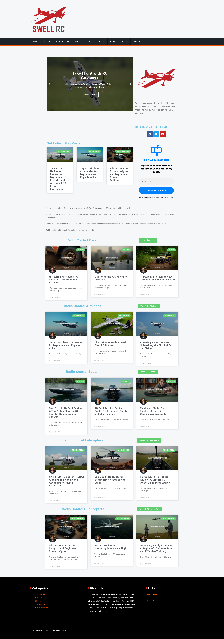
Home (35, 41)
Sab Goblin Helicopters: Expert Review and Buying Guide (110, 479)
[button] (49, 84)
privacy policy (160, 197)
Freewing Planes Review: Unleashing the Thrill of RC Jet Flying (156, 345)
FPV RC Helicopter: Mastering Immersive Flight (111, 547)
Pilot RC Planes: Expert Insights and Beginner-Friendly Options (119, 174)
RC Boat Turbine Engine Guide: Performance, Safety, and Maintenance (111, 411)
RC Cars (46, 41)
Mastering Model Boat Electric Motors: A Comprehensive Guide (153, 411)
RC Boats (79, 41)
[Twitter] (156, 134)
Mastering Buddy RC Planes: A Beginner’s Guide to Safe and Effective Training (157, 548)
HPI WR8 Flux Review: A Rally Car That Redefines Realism (63, 279)
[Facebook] (150, 134)
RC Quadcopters (119, 41)
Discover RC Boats (89, 94)
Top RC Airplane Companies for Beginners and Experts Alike (89, 173)
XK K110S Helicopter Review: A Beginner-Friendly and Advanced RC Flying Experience (58, 178)
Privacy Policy (151, 594)
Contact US (150, 600)
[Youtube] (163, 134)
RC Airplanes (63, 41)
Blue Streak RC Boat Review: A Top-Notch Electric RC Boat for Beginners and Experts (66, 412)
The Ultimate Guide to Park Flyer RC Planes (110, 344)
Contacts (138, 41)
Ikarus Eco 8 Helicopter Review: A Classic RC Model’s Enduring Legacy (155, 479)
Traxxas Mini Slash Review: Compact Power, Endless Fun (157, 278)
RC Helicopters (97, 41)
